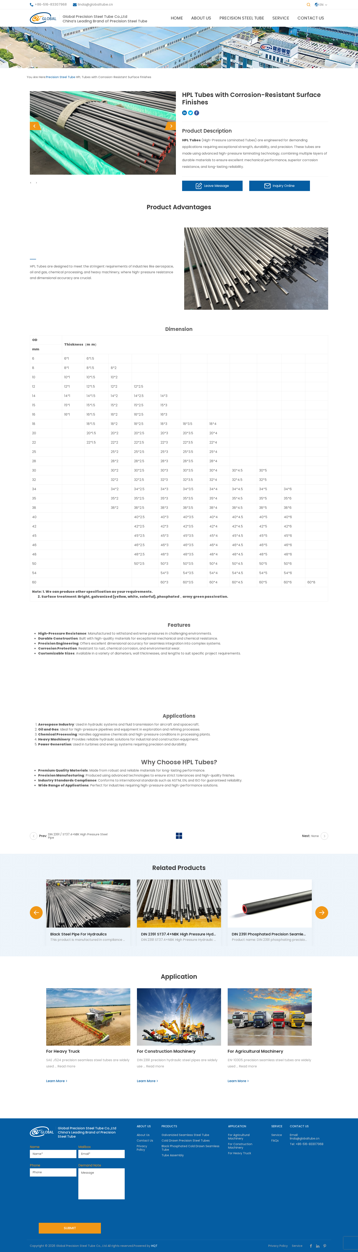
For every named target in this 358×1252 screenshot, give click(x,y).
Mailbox (84, 1147)
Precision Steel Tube (241, 18)
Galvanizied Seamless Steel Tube (185, 1135)
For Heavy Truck (63, 1051)
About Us (201, 18)
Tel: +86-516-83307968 (306, 1144)
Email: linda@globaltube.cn (304, 1137)
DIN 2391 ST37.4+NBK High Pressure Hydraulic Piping (188, 934)
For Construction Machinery (166, 1051)
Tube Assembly (173, 1155)
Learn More (55, 1081)
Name (35, 1147)
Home (177, 18)
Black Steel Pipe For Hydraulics (78, 934)
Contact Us (311, 18)
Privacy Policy (142, 1148)
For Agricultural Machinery (255, 1051)
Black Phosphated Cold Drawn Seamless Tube (190, 1148)
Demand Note (89, 1165)
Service (280, 18)
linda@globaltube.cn (95, 4)
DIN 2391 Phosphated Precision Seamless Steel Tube (280, 934)
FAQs (275, 1140)
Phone (35, 1165)
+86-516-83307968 (51, 4)
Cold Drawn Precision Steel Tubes (186, 1140)
